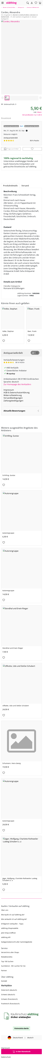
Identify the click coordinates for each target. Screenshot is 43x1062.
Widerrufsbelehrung (13, 395)
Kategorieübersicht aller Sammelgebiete (16, 942)
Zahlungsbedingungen (13, 400)
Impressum (9, 390)
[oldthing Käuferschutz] (21, 1016)
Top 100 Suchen (7, 961)
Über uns (4, 910)
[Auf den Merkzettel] (32, 149)
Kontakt (4, 981)
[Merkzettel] (36, 3)
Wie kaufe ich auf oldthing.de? (12, 915)
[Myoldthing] (32, 3)
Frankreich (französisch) (10, 1003)
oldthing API (5, 937)
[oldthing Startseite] (11, 2)
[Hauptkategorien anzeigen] (2, 2)
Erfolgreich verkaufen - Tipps (12, 924)
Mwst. (39, 112)
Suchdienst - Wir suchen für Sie (13, 966)
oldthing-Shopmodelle (9, 928)
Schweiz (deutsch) (8, 994)
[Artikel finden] (27, 3)
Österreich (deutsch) (9, 990)
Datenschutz (6, 1057)
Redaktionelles (6, 957)
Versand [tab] (25, 185)
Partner (4, 970)
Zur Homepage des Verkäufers (17, 384)
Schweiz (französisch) (9, 999)
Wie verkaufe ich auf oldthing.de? (14, 919)
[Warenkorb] (40, 3)
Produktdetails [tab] (10, 185)
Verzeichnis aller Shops (10, 952)
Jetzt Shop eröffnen (8, 933)
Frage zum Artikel (12, 149)
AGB (5, 392)
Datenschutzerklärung (19, 392)
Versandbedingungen (13, 398)
